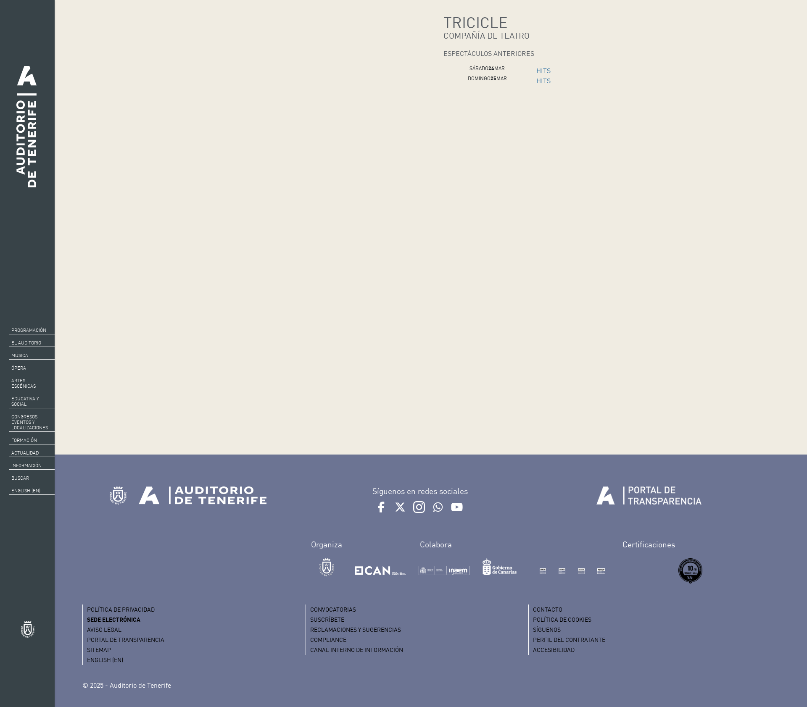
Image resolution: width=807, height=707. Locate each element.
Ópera (18, 368)
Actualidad (25, 453)
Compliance (328, 639)
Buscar (20, 478)
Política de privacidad (121, 609)
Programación (28, 330)
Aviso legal (104, 629)
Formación (24, 440)
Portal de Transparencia (125, 639)
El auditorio (26, 343)
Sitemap (99, 649)
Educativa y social (25, 401)
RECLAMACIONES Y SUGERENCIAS (355, 629)
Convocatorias (333, 609)
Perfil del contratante (569, 639)
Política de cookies (562, 619)
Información (26, 465)
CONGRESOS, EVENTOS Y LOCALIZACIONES (29, 422)
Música (19, 355)
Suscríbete (327, 619)
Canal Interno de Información (356, 649)
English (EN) (25, 491)
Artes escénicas (23, 383)
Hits (543, 70)
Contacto (547, 609)
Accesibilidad (554, 649)
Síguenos (547, 629)
